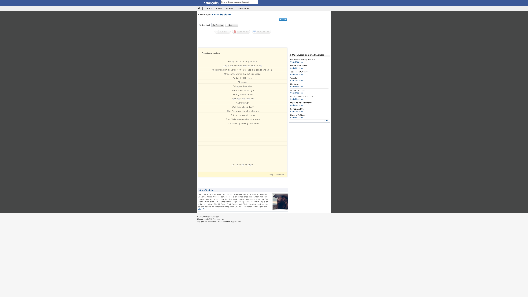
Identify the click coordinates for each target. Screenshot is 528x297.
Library (208, 8)
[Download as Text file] (223, 32)
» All (326, 121)
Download (206, 25)
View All (201, 209)
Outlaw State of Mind (299, 65)
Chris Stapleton (222, 14)
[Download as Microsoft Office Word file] (261, 32)
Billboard (230, 8)
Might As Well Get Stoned (301, 103)
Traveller (294, 78)
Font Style (219, 25)
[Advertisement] (243, 41)
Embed (231, 25)
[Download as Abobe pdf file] (241, 32)
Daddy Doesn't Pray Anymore (302, 59)
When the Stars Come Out (301, 96)
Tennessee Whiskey (298, 72)
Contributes (243, 8)
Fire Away (294, 84)
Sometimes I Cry (297, 109)
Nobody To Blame (297, 115)
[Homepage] (200, 8)
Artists (218, 8)
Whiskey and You (297, 90)
